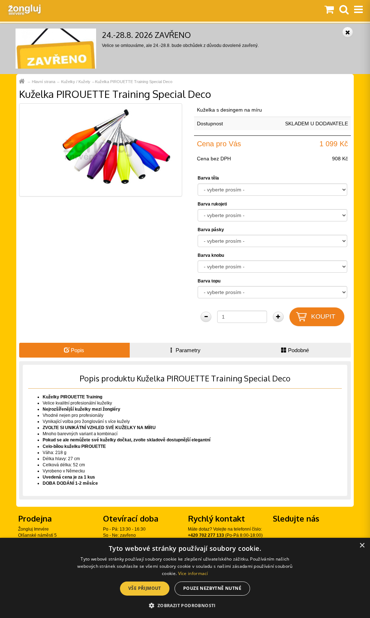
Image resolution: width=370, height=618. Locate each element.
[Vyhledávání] (344, 10)
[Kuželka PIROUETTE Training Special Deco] (100, 149)
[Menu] (358, 10)
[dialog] (185, 578)
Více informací (193, 573)
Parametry (187, 350)
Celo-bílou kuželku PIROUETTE (74, 446)
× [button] (362, 545)
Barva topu (209, 281)
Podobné (298, 350)
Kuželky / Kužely (75, 81)
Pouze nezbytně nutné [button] (212, 588)
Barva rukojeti (212, 204)
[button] (184, 605)
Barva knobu (211, 255)
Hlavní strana (43, 81)
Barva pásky (211, 229)
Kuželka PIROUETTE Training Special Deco (133, 81)
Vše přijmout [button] (144, 588)
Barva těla (208, 178)
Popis (76, 350)
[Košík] (329, 10)
